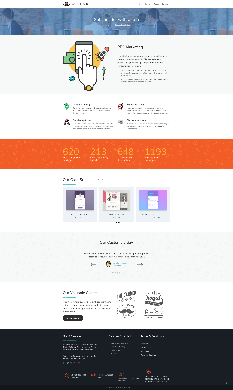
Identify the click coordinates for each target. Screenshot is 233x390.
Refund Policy (146, 351)
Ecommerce (149, 218)
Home (140, 4)
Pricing (156, 4)
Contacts (165, 4)
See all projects (103, 180)
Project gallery (116, 215)
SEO (114, 218)
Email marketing (116, 350)
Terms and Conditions (148, 355)
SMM (76, 218)
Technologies (82, 218)
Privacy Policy (146, 347)
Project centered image (153, 215)
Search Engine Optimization (119, 343)
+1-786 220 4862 (78, 375)
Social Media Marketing (118, 347)
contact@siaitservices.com (129, 378)
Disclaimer (144, 344)
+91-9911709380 (105, 375)
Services (148, 4)
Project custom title (80, 215)
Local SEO (114, 353)
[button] (114, 222)
